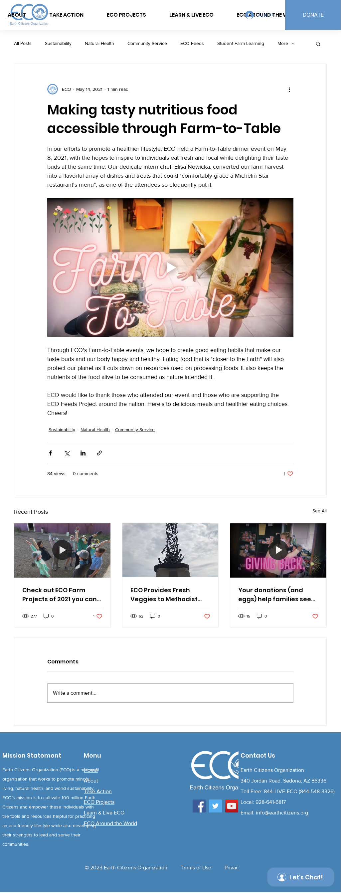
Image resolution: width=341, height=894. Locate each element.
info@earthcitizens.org (282, 812)
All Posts (23, 43)
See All (319, 510)
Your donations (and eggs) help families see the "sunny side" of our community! (274, 595)
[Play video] (170, 267)
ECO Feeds (192, 43)
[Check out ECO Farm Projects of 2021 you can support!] (62, 550)
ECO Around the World (110, 823)
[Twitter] (215, 806)
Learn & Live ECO (104, 812)
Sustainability (58, 43)
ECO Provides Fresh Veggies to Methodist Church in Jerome (164, 595)
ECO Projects (99, 802)
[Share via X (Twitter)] (67, 453)
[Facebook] (199, 806)
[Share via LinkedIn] (83, 453)
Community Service (147, 43)
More (282, 43)
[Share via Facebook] (50, 453)
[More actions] (289, 89)
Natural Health (99, 43)
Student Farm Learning (240, 43)
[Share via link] (99, 453)
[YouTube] (231, 806)
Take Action (98, 791)
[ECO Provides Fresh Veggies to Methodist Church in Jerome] (170, 550)
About (91, 781)
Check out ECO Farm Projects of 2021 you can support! (59, 595)
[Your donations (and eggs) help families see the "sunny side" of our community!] (278, 550)
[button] (318, 43)
